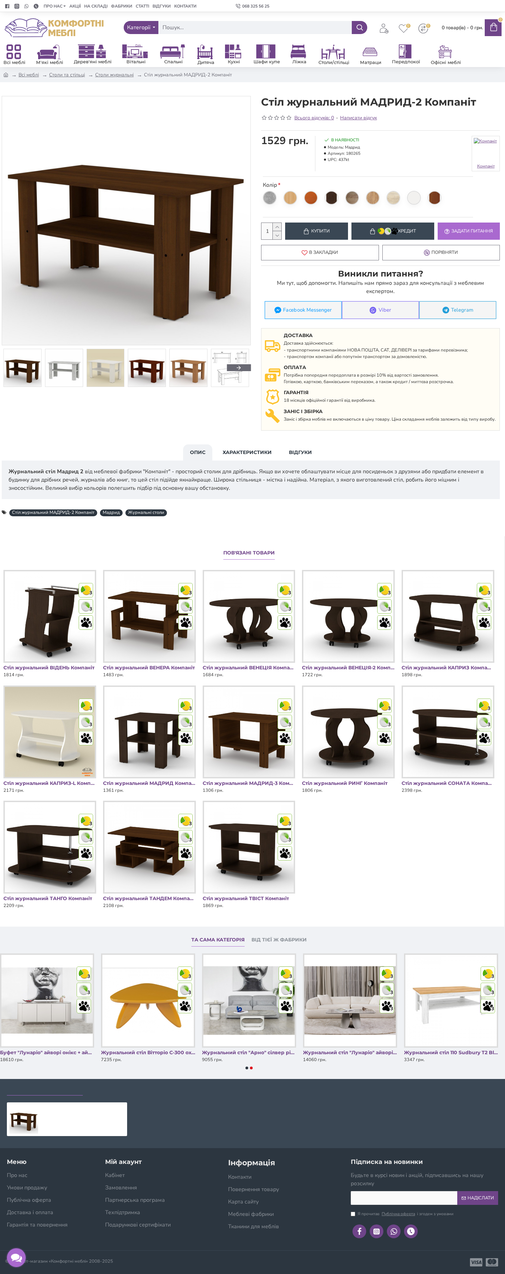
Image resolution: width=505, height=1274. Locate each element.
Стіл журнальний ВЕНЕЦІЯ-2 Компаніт (348, 668)
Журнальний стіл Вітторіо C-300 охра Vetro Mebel (249, 1052)
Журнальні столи (146, 512)
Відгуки (300, 452)
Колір (270, 185)
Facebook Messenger (307, 310)
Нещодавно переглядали (45, 1089)
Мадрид (111, 512)
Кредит (407, 231)
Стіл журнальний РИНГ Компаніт (345, 783)
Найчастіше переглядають (129, 1089)
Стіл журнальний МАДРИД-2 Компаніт (53, 512)
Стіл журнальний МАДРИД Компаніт (149, 783)
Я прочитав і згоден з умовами (405, 1214)
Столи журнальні (114, 75)
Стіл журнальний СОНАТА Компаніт (448, 783)
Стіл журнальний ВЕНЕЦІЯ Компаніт (249, 668)
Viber (385, 310)
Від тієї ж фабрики (279, 940)
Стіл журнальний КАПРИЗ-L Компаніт (49, 783)
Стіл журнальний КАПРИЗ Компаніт (448, 668)
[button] (14, 367)
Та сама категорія (218, 940)
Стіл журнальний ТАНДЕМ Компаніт (149, 898)
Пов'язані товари (249, 553)
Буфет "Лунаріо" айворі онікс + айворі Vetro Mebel (148, 1052)
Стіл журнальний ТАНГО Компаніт (47, 898)
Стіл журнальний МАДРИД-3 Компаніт (249, 783)
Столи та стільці (67, 75)
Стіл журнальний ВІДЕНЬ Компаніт (48, 668)
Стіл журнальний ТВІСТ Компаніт (246, 898)
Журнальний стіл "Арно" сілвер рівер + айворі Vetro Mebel (350, 1052)
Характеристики (247, 452)
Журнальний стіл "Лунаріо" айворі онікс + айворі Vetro (451, 1052)
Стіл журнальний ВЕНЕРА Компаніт (149, 668)
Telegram (462, 310)
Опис (197, 452)
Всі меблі (29, 75)
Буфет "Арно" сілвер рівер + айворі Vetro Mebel (47, 1052)
